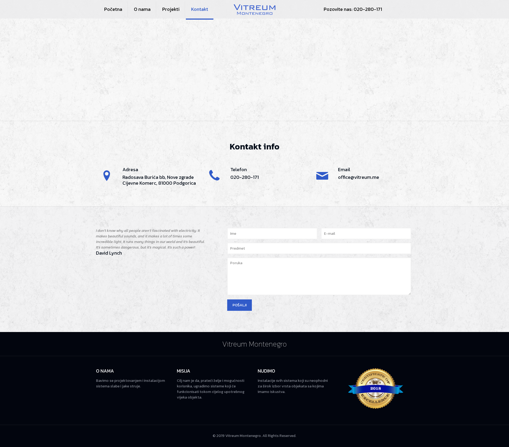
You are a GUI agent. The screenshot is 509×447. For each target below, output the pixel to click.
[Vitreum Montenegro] (255, 9)
